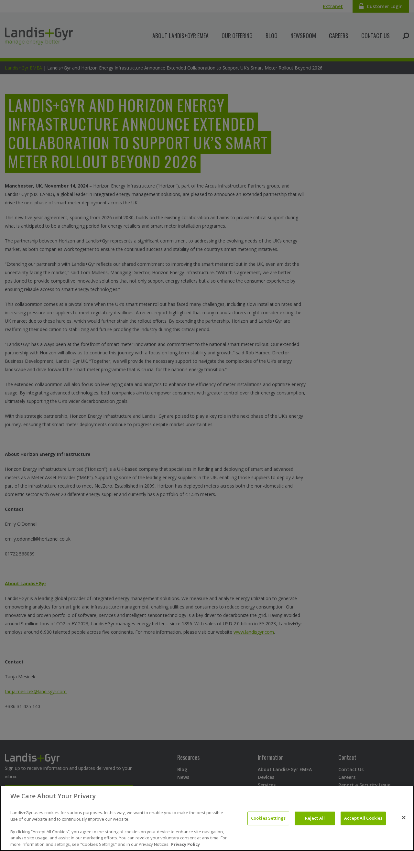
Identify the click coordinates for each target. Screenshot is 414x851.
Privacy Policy (185, 844)
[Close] (404, 818)
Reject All (315, 818)
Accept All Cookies (363, 818)
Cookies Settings (268, 818)
